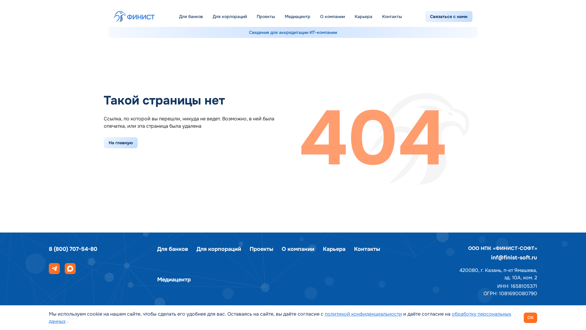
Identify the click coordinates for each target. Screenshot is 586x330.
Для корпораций (230, 16)
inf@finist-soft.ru (514, 257)
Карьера (363, 16)
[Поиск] (414, 16)
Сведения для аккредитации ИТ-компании (293, 32)
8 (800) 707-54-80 (73, 249)
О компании (332, 16)
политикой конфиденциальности (363, 314)
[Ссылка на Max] (70, 268)
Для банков (191, 16)
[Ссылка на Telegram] (54, 268)
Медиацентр (297, 16)
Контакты (392, 16)
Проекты (266, 16)
